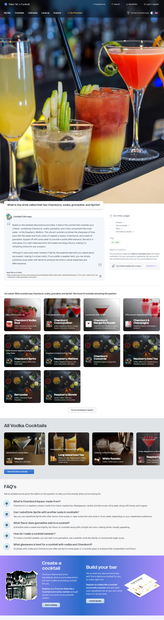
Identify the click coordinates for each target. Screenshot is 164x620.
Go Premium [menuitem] (76, 13)
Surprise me (100, 4)
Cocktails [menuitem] (19, 13)
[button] (19, 471)
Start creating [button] (51, 605)
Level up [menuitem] (45, 13)
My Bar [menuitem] (7, 13)
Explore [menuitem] (57, 13)
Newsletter (133, 4)
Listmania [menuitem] (32, 13)
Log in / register (152, 4)
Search (117, 4)
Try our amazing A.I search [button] (82, 410)
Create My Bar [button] (95, 601)
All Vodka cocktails (121, 232)
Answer (116, 222)
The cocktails (118, 225)
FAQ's (115, 228)
